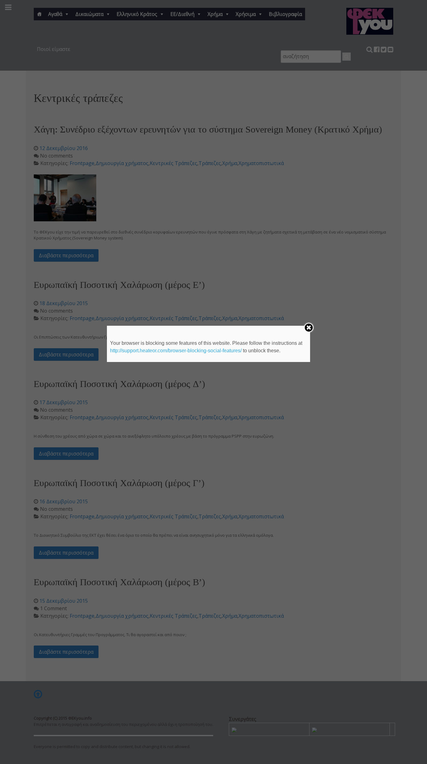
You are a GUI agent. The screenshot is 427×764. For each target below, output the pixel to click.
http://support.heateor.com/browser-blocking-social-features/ (176, 350)
